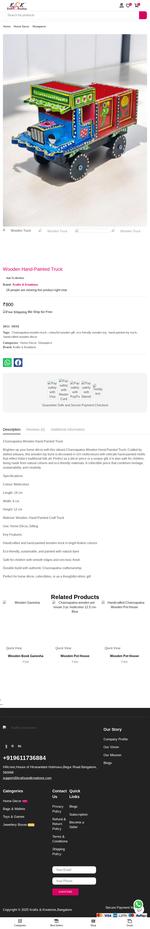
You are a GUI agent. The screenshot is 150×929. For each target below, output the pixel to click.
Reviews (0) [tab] (35, 429)
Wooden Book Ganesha (25, 656)
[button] (122, 5)
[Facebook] (6, 746)
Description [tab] (12, 429)
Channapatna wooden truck (29, 332)
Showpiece (39, 26)
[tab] (12, 430)
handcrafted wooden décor (20, 336)
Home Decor (21, 26)
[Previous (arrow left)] (0, 704)
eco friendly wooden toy (92, 332)
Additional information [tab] (68, 429)
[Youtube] (19, 746)
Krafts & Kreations (24, 347)
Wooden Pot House (75, 656)
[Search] (143, 15)
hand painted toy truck (123, 332)
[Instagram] (12, 746)
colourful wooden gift (62, 332)
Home (7, 26)
